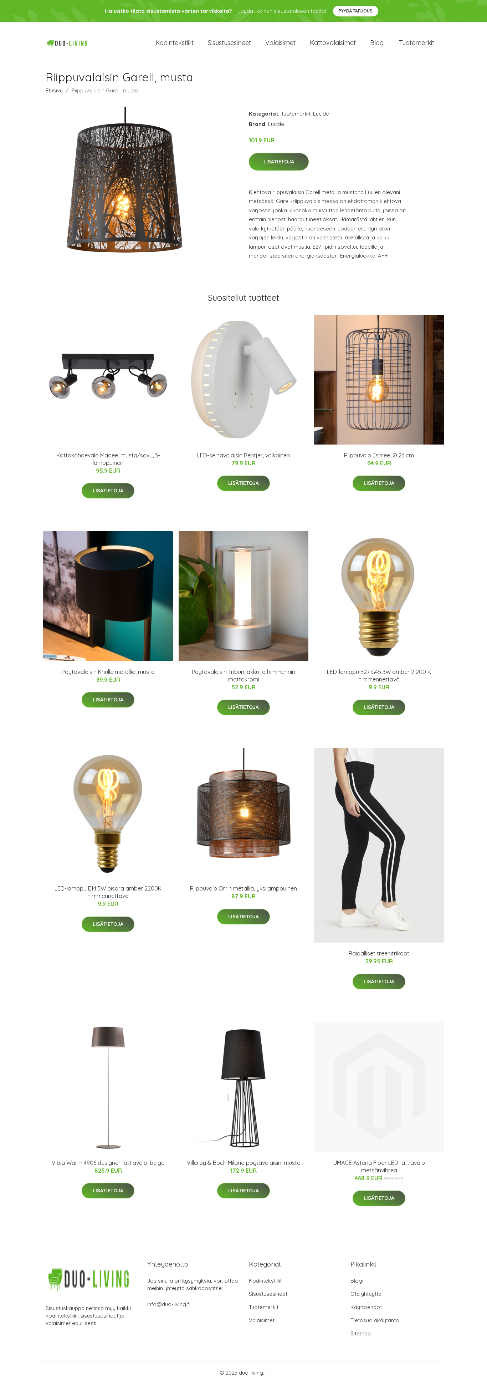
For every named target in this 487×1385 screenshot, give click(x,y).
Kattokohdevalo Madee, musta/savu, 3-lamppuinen (108, 459)
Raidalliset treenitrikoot (379, 953)
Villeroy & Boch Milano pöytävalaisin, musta (244, 1162)
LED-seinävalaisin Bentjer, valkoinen (243, 455)
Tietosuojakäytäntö (374, 1320)
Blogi (377, 43)
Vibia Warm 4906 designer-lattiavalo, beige (108, 1162)
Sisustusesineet (229, 43)
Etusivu (54, 90)
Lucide (321, 113)
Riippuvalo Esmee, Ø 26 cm (379, 455)
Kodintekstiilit (174, 43)
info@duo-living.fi (168, 1304)
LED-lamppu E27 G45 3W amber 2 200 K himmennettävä (379, 675)
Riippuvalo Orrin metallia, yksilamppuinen (243, 888)
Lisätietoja (278, 161)
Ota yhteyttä (365, 1293)
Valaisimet (280, 43)
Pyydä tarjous (356, 11)
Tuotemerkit (416, 43)
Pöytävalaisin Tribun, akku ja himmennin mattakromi (243, 675)
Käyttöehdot (366, 1307)
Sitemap (360, 1333)
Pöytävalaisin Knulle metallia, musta (108, 671)
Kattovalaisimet (333, 43)
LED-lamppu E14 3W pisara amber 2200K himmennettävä (108, 892)
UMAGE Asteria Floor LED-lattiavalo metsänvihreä (379, 1166)
